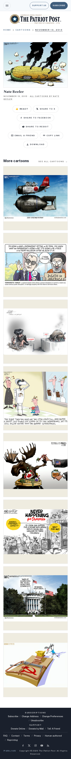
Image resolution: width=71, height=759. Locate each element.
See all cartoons (53, 161)
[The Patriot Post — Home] (35, 19)
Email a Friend (25, 135)
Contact (15, 736)
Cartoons (23, 30)
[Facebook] (22, 745)
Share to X (47, 109)
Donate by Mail (36, 728)
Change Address (30, 716)
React (22, 109)
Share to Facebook (37, 118)
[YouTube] (41, 745)
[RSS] (48, 745)
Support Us (39, 5)
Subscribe (59, 5)
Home (7, 30)
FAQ (5, 736)
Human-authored (53, 736)
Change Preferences (52, 716)
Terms (26, 736)
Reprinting (12, 740)
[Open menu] (7, 5)
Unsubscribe (37, 720)
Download (37, 144)
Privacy (37, 736)
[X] (29, 745)
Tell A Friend (53, 728)
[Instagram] (35, 745)
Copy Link (53, 135)
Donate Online (18, 728)
